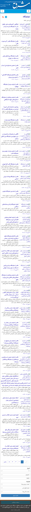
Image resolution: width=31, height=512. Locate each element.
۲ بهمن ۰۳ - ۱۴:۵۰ (26, 457)
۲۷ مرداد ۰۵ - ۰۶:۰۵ (26, 52)
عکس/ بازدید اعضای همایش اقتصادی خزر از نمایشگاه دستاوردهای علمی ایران (11, 219)
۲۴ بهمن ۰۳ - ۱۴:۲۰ (26, 262)
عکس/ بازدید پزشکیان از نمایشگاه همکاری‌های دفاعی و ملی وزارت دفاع (10, 277)
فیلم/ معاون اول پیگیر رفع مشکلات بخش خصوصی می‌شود (10, 431)
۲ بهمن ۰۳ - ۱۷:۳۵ (26, 411)
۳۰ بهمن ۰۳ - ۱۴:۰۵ (26, 232)
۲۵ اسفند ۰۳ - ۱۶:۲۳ (26, 188)
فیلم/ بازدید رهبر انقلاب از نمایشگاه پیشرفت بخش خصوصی (10, 447)
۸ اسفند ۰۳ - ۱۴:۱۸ (26, 214)
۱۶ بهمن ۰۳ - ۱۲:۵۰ (26, 304)
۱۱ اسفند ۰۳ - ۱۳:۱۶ (26, 201)
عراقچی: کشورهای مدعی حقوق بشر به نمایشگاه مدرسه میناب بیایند (10, 26)
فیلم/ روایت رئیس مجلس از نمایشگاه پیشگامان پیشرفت (11, 309)
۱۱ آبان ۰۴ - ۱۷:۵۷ (14, 102)
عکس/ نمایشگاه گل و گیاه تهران (10, 164)
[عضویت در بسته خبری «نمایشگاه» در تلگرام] (6, 17)
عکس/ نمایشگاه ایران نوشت (11, 120)
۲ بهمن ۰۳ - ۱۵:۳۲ (26, 442)
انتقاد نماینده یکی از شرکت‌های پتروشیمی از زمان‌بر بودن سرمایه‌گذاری (10, 400)
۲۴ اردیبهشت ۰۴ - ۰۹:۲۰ (25, 173)
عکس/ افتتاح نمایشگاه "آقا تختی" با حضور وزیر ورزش (10, 76)
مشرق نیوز (18, 4)
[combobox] (15, 471)
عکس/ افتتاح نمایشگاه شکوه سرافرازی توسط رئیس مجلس (11, 237)
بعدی (5, 462)
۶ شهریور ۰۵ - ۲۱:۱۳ (26, 37)
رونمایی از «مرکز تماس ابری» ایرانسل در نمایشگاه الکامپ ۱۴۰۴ (10, 108)
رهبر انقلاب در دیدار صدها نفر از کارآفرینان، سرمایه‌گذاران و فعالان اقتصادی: (10, 374)
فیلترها (28, 482)
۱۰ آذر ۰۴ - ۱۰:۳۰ (15, 79)
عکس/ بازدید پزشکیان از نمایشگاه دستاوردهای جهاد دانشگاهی (10, 98)
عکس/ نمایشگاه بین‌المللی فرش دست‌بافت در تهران (10, 57)
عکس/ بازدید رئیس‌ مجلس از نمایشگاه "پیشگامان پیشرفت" (11, 323)
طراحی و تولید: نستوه (15, 510)
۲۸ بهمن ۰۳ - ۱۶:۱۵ (26, 247)
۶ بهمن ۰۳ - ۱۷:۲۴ (26, 337)
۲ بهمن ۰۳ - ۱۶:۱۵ (26, 426)
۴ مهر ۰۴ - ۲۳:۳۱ (26, 116)
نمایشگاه (26, 16)
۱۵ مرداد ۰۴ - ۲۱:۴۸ (26, 147)
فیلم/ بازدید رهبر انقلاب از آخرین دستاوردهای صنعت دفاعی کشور (9, 252)
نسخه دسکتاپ (15, 502)
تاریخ (28, 468)
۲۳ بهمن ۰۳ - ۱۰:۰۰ (14, 270)
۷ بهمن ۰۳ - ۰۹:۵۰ (26, 319)
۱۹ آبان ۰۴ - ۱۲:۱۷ (26, 94)
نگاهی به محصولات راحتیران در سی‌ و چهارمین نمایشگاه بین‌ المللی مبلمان (9, 136)
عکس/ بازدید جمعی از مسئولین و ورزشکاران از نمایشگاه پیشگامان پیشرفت (10, 359)
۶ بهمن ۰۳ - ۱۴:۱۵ (26, 353)
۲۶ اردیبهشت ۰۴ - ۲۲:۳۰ (25, 160)
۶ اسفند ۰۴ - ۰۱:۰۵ (14, 60)
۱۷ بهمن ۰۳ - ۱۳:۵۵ (26, 287)
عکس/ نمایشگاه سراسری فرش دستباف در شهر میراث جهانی (10, 266)
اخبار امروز (15, 495)
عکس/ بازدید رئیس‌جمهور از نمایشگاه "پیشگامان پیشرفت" (11, 342)
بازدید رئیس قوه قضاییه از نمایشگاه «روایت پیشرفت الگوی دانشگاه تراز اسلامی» (10, 290)
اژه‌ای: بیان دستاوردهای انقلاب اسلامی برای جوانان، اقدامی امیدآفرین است (10, 294)
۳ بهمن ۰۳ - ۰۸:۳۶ (26, 394)
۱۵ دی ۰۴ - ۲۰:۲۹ (14, 70)
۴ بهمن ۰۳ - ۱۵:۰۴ (26, 370)
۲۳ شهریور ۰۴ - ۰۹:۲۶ (25, 130)
